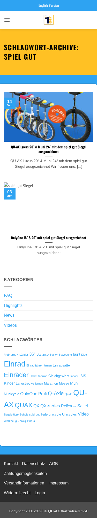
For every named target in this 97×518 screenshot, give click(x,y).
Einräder (16, 374)
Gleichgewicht (58, 376)
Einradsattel (62, 365)
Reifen (66, 406)
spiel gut (34, 414)
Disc (84, 354)
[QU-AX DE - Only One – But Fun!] (48, 20)
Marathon (51, 383)
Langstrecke (25, 383)
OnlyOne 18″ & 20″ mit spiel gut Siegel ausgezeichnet (48, 238)
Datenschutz (33, 463)
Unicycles (69, 414)
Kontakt (11, 463)
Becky (54, 354)
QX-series (50, 405)
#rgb (7, 354)
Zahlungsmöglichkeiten (25, 473)
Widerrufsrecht (17, 493)
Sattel (82, 405)
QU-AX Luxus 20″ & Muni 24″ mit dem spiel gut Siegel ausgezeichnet (48, 149)
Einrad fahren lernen (39, 365)
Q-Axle (56, 393)
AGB (53, 463)
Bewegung (65, 354)
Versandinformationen (24, 483)
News (9, 315)
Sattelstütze (11, 414)
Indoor (74, 376)
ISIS (82, 376)
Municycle (11, 394)
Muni (74, 383)
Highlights (13, 305)
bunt (76, 354)
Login (40, 493)
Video (83, 414)
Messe (64, 383)
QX (36, 405)
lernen (39, 383)
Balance (42, 354)
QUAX (23, 405)
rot (74, 406)
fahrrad (42, 376)
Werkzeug (10, 421)
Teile (44, 414)
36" (32, 354)
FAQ (8, 295)
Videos (10, 325)
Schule (24, 414)
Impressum (58, 483)
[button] (7, 19)
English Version (49, 5)
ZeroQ (22, 421)
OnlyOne (28, 393)
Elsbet (33, 376)
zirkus (31, 421)
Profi (42, 393)
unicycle (55, 414)
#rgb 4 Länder (19, 354)
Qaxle (68, 394)
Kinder (9, 383)
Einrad (14, 364)
